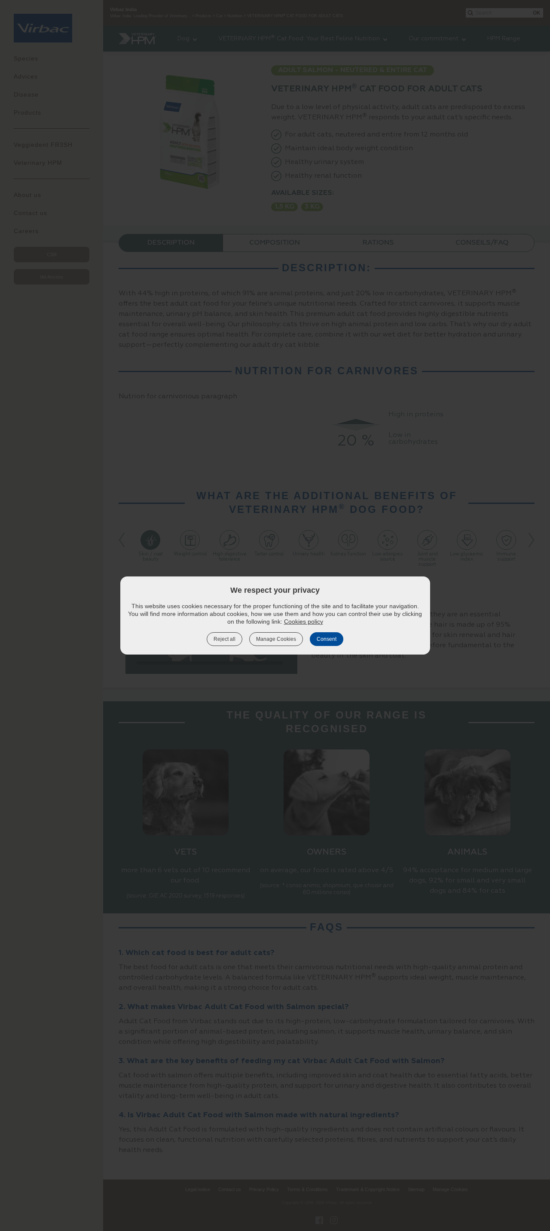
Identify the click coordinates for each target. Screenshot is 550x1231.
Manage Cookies (276, 639)
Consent (326, 639)
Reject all (224, 639)
